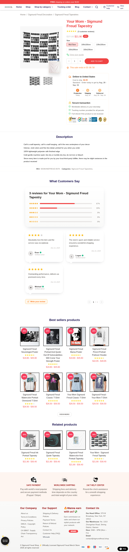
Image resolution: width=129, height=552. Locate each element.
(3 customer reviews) (86, 31)
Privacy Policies (27, 520)
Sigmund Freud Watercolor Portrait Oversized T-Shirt (30, 398)
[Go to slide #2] (48, 80)
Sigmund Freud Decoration (40, 15)
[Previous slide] (24, 47)
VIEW (30, 344)
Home (23, 15)
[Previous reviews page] (89, 302)
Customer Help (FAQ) (51, 533)
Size (68, 41)
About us (24, 513)
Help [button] (124, 549)
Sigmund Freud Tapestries (66, 15)
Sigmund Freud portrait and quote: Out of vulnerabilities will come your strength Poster (52, 355)
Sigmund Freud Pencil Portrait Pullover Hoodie (99, 352)
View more (64, 414)
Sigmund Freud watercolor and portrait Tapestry (76, 456)
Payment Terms (49, 520)
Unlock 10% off (5, 541)
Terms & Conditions (28, 517)
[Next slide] (58, 47)
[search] (96, 7)
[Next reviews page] (101, 302)
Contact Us (47, 530)
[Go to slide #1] (35, 80)
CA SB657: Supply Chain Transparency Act (29, 533)
